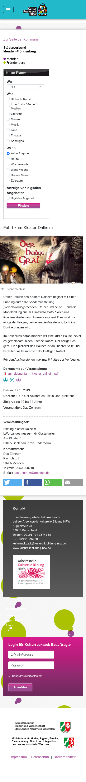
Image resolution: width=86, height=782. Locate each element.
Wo (9, 82)
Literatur (16, 113)
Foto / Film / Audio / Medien (24, 106)
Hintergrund (13, 615)
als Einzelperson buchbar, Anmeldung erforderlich (5, 379)
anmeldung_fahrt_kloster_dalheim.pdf (33, 373)
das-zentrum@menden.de (31, 472)
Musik (15, 124)
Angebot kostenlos (12, 380)
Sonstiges (17, 140)
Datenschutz (40, 757)
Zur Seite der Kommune (21, 39)
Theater (16, 135)
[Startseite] (37, 9)
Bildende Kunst (21, 99)
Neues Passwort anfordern (27, 676)
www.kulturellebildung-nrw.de (32, 547)
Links (9, 625)
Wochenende (19, 164)
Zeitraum (17, 180)
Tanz (14, 130)
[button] (12, 482)
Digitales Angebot (22, 198)
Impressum (18, 757)
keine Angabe (20, 153)
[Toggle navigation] (8, 9)
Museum (16, 119)
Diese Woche (19, 169)
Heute (15, 158)
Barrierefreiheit (65, 757)
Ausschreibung (15, 620)
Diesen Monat (20, 175)
